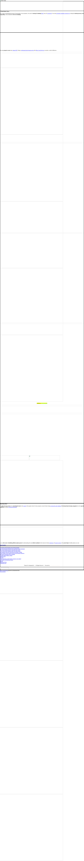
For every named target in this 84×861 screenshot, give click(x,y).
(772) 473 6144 (44, 403)
